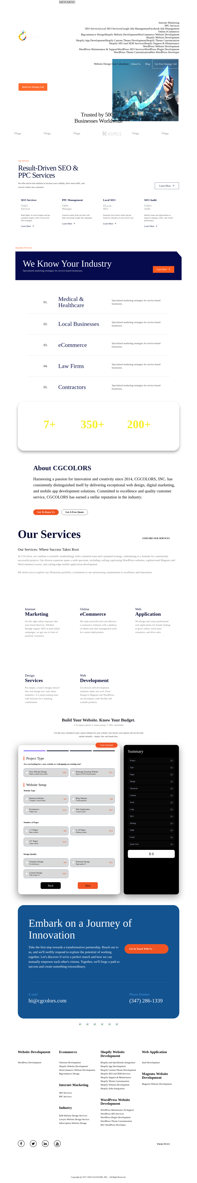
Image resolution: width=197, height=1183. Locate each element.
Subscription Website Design (73, 1123)
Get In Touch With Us (140, 948)
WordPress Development (29, 1062)
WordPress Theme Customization (132, 52)
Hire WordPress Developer (164, 52)
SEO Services (92, 28)
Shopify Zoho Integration (113, 1088)
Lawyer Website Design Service (74, 1119)
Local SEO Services (111, 28)
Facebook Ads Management (164, 28)
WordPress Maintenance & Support (98, 49)
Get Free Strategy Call (166, 64)
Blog (147, 64)
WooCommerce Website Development (158, 34)
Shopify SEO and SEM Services (126, 43)
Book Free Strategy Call (33, 87)
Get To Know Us (46, 512)
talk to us (163, 1144)
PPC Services (172, 25)
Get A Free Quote (75, 512)
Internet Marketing (169, 22)
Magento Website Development (157, 1084)
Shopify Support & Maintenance (161, 43)
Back (50, 885)
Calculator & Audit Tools (114, 58)
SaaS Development (151, 1062)
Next (87, 885)
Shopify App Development (90, 40)
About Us (135, 64)
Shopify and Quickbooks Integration (118, 1062)
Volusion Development (70, 1062)
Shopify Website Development (121, 34)
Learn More (165, 185)
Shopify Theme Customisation (162, 40)
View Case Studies (62, 87)
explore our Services (156, 538)
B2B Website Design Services (73, 1115)
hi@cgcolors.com (47, 1001)
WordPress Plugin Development (162, 49)
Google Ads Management (135, 28)
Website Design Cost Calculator (111, 63)
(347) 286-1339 (146, 1001)
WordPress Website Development (161, 46)
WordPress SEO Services (131, 49)
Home (174, 8)
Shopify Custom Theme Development (125, 40)
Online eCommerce (168, 31)
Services (173, 16)
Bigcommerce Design (93, 34)
